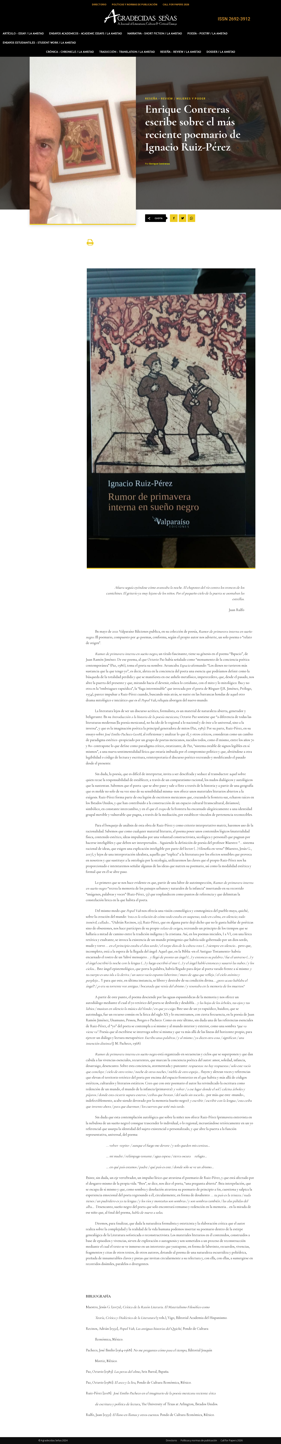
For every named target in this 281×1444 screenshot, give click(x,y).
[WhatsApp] (191, 218)
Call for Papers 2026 (232, 1440)
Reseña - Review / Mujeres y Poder (175, 98)
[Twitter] (182, 218)
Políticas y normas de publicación (199, 1440)
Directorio (171, 1440)
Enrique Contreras (159, 163)
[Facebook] (174, 218)
